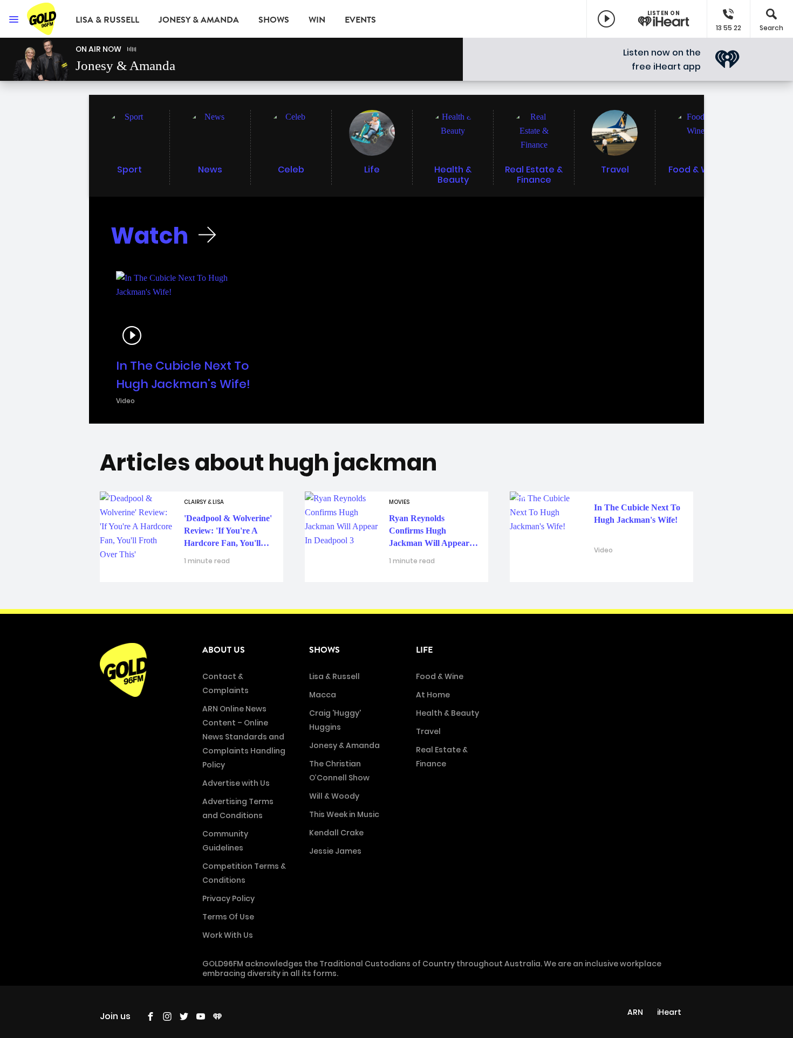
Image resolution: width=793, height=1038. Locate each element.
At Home (433, 694)
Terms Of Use (228, 916)
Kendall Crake (336, 832)
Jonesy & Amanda (199, 19)
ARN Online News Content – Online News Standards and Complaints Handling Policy (243, 736)
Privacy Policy (228, 898)
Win (317, 19)
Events (360, 19)
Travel (428, 731)
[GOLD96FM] (43, 19)
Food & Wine (439, 676)
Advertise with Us (236, 783)
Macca (322, 694)
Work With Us (227, 935)
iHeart (669, 1012)
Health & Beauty (447, 713)
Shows (273, 19)
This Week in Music (344, 814)
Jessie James (335, 851)
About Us (223, 649)
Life (424, 649)
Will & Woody (334, 796)
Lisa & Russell (107, 19)
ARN (635, 1012)
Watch (149, 236)
